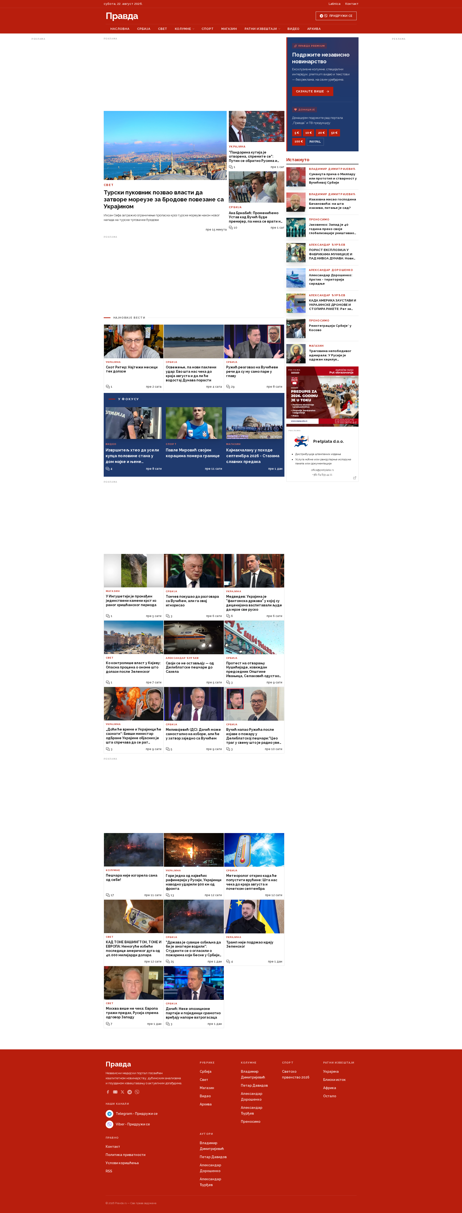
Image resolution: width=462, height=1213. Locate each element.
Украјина (331, 1071)
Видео (294, 29)
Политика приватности (125, 1155)
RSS (109, 1171)
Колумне (183, 29)
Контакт (352, 4)
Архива (314, 29)
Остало (329, 1096)
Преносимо (250, 1121)
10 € (308, 133)
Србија (143, 29)
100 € (299, 141)
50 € (334, 133)
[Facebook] (108, 1092)
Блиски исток (334, 1080)
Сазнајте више (310, 91)
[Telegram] (129, 1092)
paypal (315, 141)
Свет (162, 29)
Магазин (229, 29)
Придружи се (340, 16)
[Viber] (137, 1092)
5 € (297, 133)
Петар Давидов (254, 1085)
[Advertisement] (51, 114)
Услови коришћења (122, 1163)
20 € (321, 133)
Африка (329, 1088)
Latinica (334, 4)
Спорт (208, 29)
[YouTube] (115, 1092)
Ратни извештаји (261, 29)
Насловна (119, 29)
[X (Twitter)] (122, 1092)
